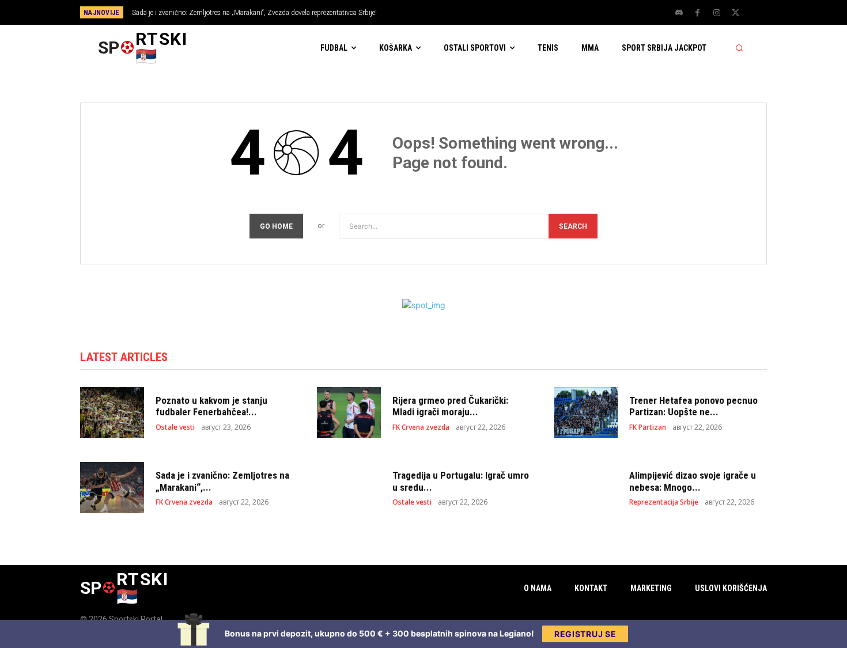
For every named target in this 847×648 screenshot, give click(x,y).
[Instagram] (717, 13)
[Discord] (679, 13)
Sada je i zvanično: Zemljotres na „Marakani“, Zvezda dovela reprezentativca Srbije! (254, 13)
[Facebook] (698, 13)
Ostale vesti (175, 427)
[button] (739, 48)
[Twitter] (736, 13)
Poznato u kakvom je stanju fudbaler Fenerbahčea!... (211, 406)
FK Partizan (647, 427)
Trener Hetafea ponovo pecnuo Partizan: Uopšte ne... (693, 406)
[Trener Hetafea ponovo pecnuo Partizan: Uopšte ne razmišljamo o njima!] (586, 412)
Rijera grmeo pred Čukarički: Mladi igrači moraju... (450, 406)
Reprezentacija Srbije (663, 502)
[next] (462, 12)
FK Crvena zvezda (420, 427)
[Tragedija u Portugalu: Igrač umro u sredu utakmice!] (349, 487)
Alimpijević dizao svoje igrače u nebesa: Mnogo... (692, 480)
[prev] (443, 12)
